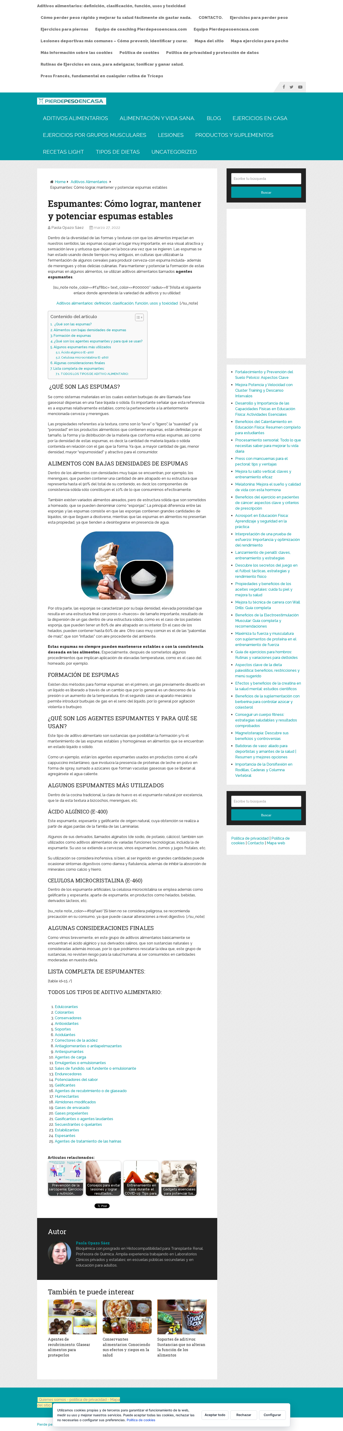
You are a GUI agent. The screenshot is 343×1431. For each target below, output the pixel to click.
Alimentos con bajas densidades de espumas (90, 330)
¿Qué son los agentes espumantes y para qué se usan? (98, 341)
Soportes (63, 1029)
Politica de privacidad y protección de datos (212, 52)
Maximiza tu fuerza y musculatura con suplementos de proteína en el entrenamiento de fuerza (265, 639)
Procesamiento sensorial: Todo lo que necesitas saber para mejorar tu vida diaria (268, 446)
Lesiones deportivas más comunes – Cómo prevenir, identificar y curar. (114, 41)
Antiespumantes (69, 1051)
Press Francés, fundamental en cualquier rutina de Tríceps (102, 76)
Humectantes (67, 1096)
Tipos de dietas (118, 152)
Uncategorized (174, 152)
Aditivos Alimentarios (75, 118)
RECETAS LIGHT (63, 152)
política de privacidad (89, 1399)
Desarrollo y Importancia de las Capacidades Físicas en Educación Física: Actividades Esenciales (265, 409)
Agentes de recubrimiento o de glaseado (91, 1091)
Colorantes (64, 1012)
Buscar (266, 192)
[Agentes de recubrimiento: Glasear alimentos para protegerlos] (72, 1317)
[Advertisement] (266, 283)
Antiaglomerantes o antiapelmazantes (88, 1046)
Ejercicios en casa (260, 118)
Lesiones (171, 135)
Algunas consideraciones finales (79, 363)
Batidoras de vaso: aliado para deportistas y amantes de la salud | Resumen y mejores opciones (265, 751)
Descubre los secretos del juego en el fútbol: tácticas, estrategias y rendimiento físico (266, 571)
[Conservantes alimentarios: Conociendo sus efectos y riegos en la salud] (127, 1317)
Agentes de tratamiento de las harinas (88, 1141)
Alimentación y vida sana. (157, 118)
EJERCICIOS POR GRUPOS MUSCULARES (94, 135)
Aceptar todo (215, 1415)
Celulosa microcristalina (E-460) (84, 357)
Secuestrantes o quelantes (78, 1124)
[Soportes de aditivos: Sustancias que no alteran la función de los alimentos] (181, 1317)
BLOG (214, 118)
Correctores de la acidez (76, 1040)
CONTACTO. (211, 17)
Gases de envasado (72, 1107)
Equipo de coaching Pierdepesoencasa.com (141, 29)
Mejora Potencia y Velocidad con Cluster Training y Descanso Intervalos (264, 390)
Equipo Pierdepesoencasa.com (226, 29)
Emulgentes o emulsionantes (80, 1063)
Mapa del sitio (209, 41)
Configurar (272, 1415)
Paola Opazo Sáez (67, 227)
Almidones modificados (75, 1102)
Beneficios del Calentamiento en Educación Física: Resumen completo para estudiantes (268, 427)
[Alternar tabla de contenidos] (137, 317)
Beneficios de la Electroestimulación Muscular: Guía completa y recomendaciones (267, 621)
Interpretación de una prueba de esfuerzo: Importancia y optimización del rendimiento (267, 539)
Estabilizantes (67, 1130)
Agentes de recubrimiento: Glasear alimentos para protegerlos (69, 1347)
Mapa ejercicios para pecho (259, 41)
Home (60, 182)
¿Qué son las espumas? (72, 324)
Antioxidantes (67, 1023)
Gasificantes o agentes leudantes (84, 1119)
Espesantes (65, 1135)
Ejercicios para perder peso (259, 17)
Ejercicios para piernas (64, 29)
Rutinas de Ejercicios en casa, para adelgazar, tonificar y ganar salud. (112, 64)
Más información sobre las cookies (76, 52)
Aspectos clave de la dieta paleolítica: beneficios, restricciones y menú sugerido (267, 670)
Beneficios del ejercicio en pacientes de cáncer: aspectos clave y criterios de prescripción (267, 503)
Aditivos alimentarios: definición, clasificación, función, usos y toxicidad (111, 6)
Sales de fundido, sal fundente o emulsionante (95, 1068)
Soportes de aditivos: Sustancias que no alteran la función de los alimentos (181, 1347)
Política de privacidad (250, 838)
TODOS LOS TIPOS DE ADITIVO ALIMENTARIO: (95, 374)
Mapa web (276, 843)
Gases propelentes (71, 1113)
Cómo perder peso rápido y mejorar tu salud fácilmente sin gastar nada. (116, 17)
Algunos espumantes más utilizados (82, 347)
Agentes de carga (70, 1057)
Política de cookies (139, 52)
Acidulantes (65, 1035)
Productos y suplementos (234, 135)
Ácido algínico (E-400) (77, 352)
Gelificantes (65, 1085)
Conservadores (68, 1018)
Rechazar (243, 1415)
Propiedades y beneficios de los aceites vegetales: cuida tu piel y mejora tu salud (263, 589)
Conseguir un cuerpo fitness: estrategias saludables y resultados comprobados (266, 720)
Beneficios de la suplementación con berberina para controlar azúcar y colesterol (267, 702)
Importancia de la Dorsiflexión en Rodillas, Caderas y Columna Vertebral (263, 770)
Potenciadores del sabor (76, 1079)
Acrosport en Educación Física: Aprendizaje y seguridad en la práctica (261, 521)
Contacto (256, 843)
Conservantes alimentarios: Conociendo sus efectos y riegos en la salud (126, 1347)
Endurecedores (68, 1074)
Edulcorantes (66, 1007)
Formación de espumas (72, 335)
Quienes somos (52, 1399)
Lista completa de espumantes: (79, 368)
